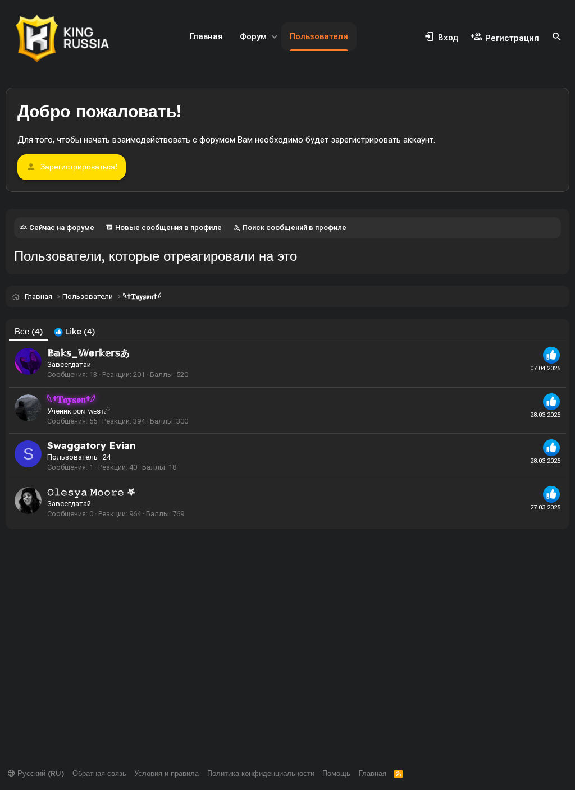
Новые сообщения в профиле (168, 227)
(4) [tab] (29, 331)
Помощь (336, 773)
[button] (274, 36)
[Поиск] (557, 37)
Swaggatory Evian (91, 445)
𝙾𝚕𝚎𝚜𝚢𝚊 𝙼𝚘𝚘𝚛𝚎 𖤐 (91, 492)
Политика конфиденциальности (260, 773)
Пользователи (319, 36)
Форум (253, 36)
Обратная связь (99, 773)
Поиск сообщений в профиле (294, 227)
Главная (206, 36)
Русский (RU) (39, 773)
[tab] (74, 331)
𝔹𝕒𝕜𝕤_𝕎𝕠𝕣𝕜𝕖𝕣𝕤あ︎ (88, 353)
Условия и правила (166, 773)
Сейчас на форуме (61, 227)
